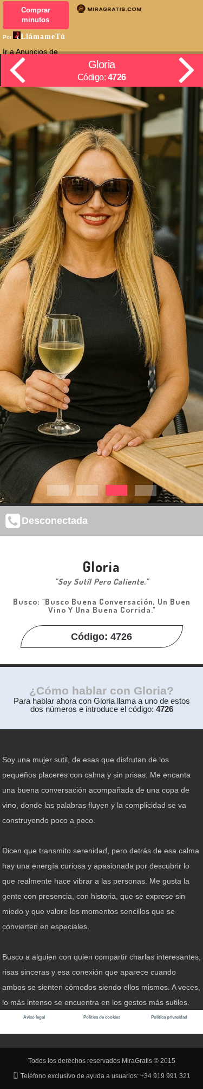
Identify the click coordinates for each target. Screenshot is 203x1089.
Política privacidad (169, 1017)
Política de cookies (101, 1017)
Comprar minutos (35, 15)
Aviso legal (34, 1017)
